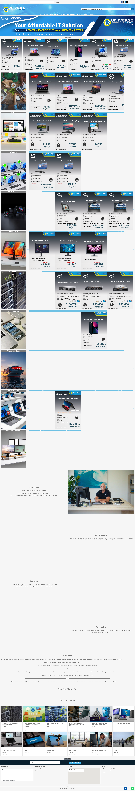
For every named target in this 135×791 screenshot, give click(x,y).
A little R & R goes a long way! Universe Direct (76, 749)
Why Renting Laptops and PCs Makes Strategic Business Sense (11, 749)
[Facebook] (122, 2)
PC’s (54, 14)
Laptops (51, 14)
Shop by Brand (62, 14)
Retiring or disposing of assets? (122, 723)
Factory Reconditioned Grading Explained (8, 780)
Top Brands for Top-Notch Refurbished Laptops (53, 749)
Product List (45, 14)
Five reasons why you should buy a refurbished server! (11, 724)
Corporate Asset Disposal (82, 14)
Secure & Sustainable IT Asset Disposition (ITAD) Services (32, 724)
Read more (94, 112)
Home (41, 14)
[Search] (132, 9)
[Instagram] (123, 2)
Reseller (73, 14)
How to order (4, 769)
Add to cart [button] (68, 72)
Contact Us (91, 14)
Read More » (4, 726)
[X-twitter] (127, 2)
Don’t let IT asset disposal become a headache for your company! (101, 749)
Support (3, 771)
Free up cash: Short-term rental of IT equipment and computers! (101, 724)
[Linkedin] (125, 2)
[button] (1, 26)
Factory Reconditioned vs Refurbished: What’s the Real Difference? (76, 725)
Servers (57, 14)
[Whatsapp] (132, 788)
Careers (3, 778)
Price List (69, 14)
